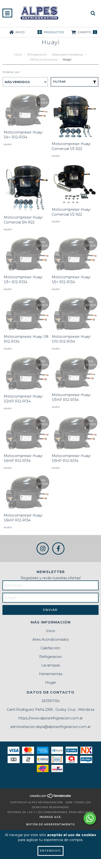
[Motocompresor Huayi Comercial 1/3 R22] (74, 116)
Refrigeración (37, 54)
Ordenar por (11, 72)
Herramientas (50, 674)
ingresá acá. (50, 817)
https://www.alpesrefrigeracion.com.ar (50, 718)
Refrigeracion (50, 656)
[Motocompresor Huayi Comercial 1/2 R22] (74, 184)
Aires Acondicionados (50, 639)
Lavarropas (50, 665)
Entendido (50, 851)
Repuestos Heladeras (67, 54)
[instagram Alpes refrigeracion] (43, 548)
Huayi (8, 144)
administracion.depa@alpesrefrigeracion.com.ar (50, 727)
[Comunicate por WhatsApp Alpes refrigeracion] (90, 818)
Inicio (18, 54)
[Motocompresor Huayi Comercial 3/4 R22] (26, 188)
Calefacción (50, 648)
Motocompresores (43, 59)
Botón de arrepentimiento (50, 824)
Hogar (50, 682)
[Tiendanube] (50, 797)
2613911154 (51, 701)
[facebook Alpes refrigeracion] (58, 548)
